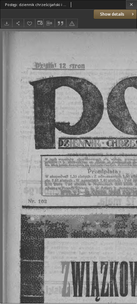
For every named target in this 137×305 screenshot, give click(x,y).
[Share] (18, 23)
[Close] (131, 4)
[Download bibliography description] (49, 23)
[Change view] (39, 23)
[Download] (6, 23)
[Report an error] (71, 23)
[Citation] (60, 23)
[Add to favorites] (29, 23)
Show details (112, 14)
